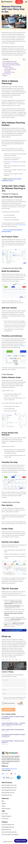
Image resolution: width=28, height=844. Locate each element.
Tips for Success (6, 73)
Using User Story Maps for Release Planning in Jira (11, 65)
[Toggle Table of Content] (23, 59)
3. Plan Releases (7, 70)
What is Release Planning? (9, 61)
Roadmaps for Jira (7, 795)
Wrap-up (4, 75)
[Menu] (26, 2)
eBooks (4, 803)
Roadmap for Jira (6, 829)
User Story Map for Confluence (10, 834)
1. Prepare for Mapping (9, 67)
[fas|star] (18, 777)
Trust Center (5, 818)
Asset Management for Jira (9, 787)
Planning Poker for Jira (8, 792)
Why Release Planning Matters (10, 63)
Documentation (6, 808)
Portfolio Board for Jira (8, 827)
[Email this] (3, 659)
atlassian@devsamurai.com (9, 768)
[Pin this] (16, 659)
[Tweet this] (9, 659)
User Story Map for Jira (8, 824)
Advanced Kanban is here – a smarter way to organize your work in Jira (13, 723)
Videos (3, 806)
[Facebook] (3, 773)
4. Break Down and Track (9, 72)
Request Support (6, 816)
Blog (3, 801)
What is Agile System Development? (13, 729)
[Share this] (6, 659)
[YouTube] (11, 773)
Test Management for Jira (9, 790)
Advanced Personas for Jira (9, 832)
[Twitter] (7, 773)
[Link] (7, 1)
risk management (15, 162)
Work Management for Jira (9, 785)
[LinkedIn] (15, 773)
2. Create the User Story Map (10, 69)
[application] (20, 841)
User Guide (5, 813)
